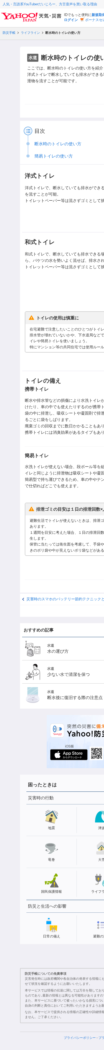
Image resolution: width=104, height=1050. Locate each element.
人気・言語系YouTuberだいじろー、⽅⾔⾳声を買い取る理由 (50, 4)
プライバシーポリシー (80, 1038)
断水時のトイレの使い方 (57, 144)
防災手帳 (9, 33)
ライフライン (30, 33)
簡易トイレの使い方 (53, 156)
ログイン (71, 20)
